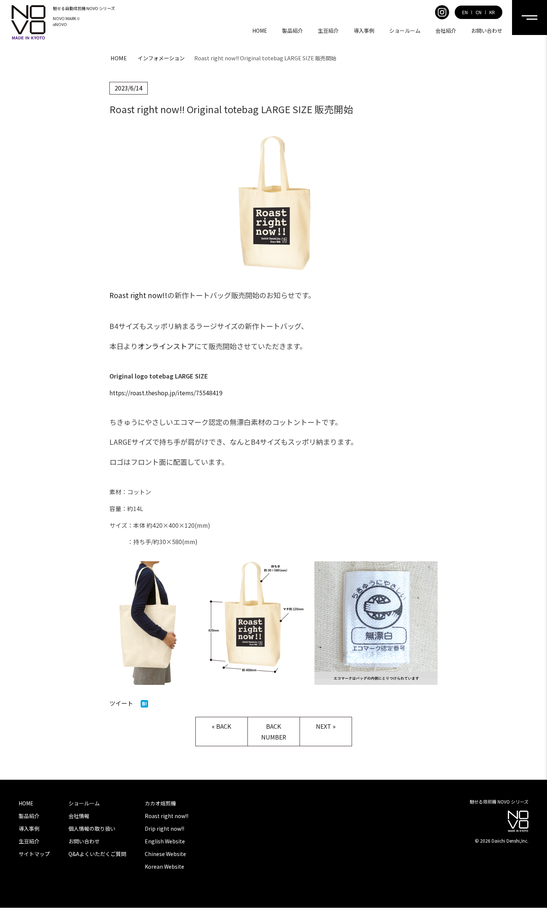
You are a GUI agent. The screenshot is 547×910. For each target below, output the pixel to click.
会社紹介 (445, 30)
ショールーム (404, 30)
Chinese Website (165, 854)
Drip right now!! (164, 828)
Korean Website (164, 866)
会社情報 (78, 816)
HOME (259, 30)
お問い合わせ (486, 30)
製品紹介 (292, 30)
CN (479, 12)
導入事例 (364, 30)
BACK (223, 726)
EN (465, 12)
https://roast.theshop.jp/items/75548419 (166, 392)
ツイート (121, 703)
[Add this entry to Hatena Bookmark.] (144, 703)
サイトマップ (34, 854)
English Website (165, 841)
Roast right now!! (138, 295)
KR (492, 12)
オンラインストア (166, 346)
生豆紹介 (328, 30)
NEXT (323, 726)
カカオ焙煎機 (160, 803)
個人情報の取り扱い (91, 828)
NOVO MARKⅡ (66, 18)
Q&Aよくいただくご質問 (97, 854)
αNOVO (60, 24)
